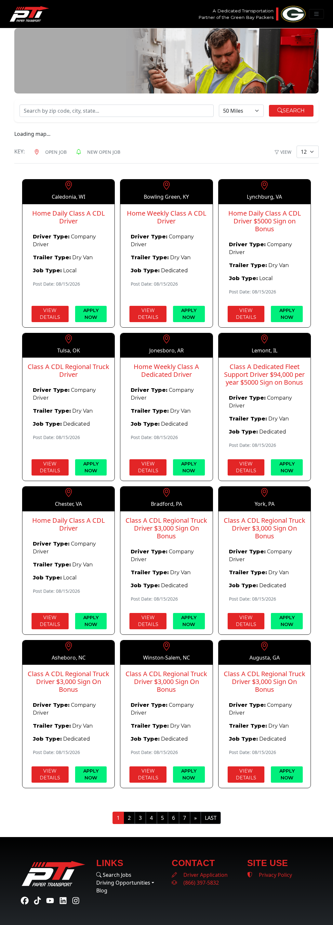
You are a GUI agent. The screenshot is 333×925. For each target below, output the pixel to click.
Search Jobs (116, 874)
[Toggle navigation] (316, 14)
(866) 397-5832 (200, 882)
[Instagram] (76, 900)
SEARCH (294, 110)
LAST (211, 817)
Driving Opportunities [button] (123, 882)
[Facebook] (25, 900)
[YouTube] (50, 900)
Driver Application (205, 874)
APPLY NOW (91, 313)
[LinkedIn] (63, 900)
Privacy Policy (275, 874)
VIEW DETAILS (50, 313)
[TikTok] (37, 900)
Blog (101, 890)
